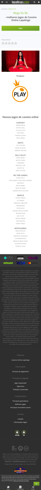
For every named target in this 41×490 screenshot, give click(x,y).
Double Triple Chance (20, 211)
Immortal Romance (20, 236)
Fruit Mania (20, 138)
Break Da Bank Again (20, 241)
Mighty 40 (20, 168)
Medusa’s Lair (20, 165)
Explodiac (20, 133)
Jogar (20, 28)
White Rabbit (20, 186)
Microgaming (20, 228)
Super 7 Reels (20, 223)
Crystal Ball (20, 128)
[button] (2, 2)
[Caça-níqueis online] (20, 92)
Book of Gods (20, 188)
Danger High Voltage (20, 191)
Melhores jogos (20, 404)
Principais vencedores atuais (20, 407)
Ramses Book (20, 125)
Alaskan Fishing (20, 244)
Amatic (21, 143)
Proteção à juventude (20, 389)
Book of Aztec (20, 148)
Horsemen (20, 163)
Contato (20, 419)
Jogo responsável (20, 383)
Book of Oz (20, 233)
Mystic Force (20, 160)
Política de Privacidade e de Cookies (21, 480)
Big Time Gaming (20, 175)
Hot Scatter (20, 145)
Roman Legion (20, 135)
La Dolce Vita (20, 130)
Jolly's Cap (20, 216)
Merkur (20, 195)
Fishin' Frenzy (20, 198)
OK (36, 484)
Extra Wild (20, 208)
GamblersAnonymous (19, 461)
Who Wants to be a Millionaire (20, 180)
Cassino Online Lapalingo (20, 360)
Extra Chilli (20, 178)
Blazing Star (20, 213)
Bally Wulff (20, 155)
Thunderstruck (20, 238)
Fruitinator (20, 221)
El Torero (20, 200)
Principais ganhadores (20, 401)
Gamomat (20, 123)
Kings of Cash (20, 246)
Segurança (20, 386)
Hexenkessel (20, 206)
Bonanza (20, 183)
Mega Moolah (20, 231)
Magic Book (20, 158)
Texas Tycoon (20, 170)
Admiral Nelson (20, 150)
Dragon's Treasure (20, 203)
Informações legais (20, 422)
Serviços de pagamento (20, 371)
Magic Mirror (20, 218)
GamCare (8, 461)
